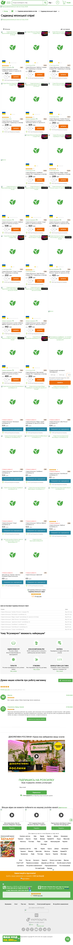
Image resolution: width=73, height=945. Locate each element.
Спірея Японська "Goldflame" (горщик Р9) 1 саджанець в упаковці (36, 173)
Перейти (60, 382)
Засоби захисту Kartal (64, 863)
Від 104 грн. (68, 614)
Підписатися (36, 792)
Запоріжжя (64, 836)
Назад (6, 11)
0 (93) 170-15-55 (23, 888)
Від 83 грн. (68, 624)
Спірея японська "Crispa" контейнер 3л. (9, 523)
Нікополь (23, 841)
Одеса (49, 836)
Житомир (44, 844)
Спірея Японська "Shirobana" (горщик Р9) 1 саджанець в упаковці (12, 121)
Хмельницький (55, 841)
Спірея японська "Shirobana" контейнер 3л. (10, 422)
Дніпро (56, 836)
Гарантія (44, 860)
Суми (45, 841)
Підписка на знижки (32, 863)
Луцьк (59, 839)
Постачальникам (64, 865)
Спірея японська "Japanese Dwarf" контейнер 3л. (12, 472)
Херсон (28, 839)
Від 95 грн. (68, 617)
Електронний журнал (43, 904)
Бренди (49, 868)
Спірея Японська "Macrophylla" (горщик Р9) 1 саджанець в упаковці (36, 373)
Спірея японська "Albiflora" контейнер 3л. (57, 525)
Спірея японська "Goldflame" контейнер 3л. (34, 472)
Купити (16, 77)
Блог (20, 860)
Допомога (20, 865)
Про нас (28, 860)
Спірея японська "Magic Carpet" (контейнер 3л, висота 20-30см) (35, 422)
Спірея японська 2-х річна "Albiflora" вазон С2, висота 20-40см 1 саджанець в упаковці (12, 222)
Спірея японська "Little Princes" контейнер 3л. (58, 422)
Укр (50, 3)
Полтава (31, 841)
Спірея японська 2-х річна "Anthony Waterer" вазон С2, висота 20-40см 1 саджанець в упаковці (12, 323)
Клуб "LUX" (20, 863)
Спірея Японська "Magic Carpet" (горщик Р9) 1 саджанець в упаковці (59, 173)
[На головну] (3, 3)
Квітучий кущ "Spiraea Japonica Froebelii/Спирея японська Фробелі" (11, 575)
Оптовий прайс (40, 868)
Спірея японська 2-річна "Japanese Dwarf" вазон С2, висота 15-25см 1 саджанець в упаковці (36, 323)
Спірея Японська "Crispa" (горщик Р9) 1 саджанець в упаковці (12, 272)
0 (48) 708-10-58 (11, 890)
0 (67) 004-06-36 (23, 890)
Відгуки (66, 860)
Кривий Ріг (50, 839)
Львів (35, 839)
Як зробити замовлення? (34, 865)
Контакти (36, 860)
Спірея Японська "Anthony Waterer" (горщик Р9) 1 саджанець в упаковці (59, 68)
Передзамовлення (51, 865)
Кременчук (24, 854)
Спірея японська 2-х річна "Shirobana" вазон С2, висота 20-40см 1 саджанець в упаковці (35, 121)
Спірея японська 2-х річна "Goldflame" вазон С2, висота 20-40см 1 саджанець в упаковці (11, 70)
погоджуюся (28, 795)
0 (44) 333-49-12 (11, 888)
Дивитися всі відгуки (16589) (36, 719)
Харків (42, 836)
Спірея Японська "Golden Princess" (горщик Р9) (15, 612)
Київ (35, 836)
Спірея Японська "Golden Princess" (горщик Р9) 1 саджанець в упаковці (59, 119)
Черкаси (20, 839)
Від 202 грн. (68, 612)
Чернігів (64, 841)
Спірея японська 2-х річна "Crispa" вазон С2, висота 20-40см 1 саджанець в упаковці (36, 222)
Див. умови (13, 671)
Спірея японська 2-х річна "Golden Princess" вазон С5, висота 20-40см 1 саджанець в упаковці (59, 272)
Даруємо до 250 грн (47, 863)
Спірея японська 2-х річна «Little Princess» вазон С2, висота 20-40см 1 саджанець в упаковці (59, 222)
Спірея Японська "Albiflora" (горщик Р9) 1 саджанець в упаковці (36, 68)
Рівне (38, 841)
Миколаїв (66, 839)
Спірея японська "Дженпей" (34, 575)
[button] (9, 62)
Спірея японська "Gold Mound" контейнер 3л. (58, 474)
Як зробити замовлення (60, 904)
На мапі (66, 888)
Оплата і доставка (55, 860)
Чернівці (55, 851)
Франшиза (8, 904)
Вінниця (42, 839)
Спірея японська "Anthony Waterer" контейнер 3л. (36, 523)
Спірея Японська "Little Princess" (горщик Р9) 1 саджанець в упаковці (36, 274)
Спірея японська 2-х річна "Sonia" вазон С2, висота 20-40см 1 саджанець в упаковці (12, 373)
